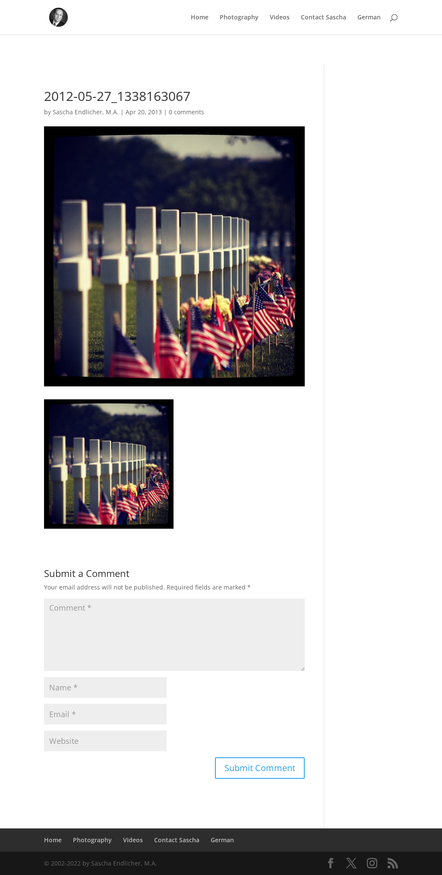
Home (199, 17)
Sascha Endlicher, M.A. (86, 112)
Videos (280, 17)
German (369, 17)
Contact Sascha (323, 17)
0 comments (186, 112)
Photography (239, 17)
